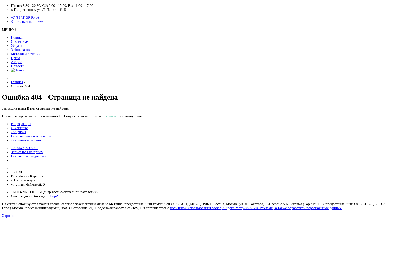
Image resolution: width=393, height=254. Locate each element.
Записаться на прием (27, 21)
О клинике (19, 41)
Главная (17, 37)
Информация (21, 124)
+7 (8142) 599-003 (24, 148)
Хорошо (8, 216)
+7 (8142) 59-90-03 (25, 17)
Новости (17, 66)
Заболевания (20, 50)
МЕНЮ (8, 30)
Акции (16, 62)
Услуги (16, 46)
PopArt (55, 196)
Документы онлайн (26, 140)
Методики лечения (25, 54)
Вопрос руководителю (28, 156)
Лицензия (18, 132)
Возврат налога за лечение (31, 136)
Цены (15, 58)
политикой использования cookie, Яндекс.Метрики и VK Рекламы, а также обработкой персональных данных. (256, 208)
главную (112, 116)
